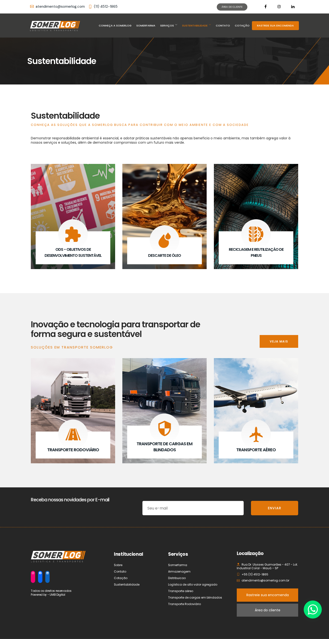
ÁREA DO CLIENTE (232, 6)
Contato (223, 25)
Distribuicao (177, 578)
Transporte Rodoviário (184, 604)
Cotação (242, 25)
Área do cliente (267, 610)
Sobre (118, 565)
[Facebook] (40, 573)
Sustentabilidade (195, 25)
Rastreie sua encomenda (267, 595)
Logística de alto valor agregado (192, 584)
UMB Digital (57, 595)
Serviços (167, 25)
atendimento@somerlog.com (60, 6)
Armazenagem (179, 571)
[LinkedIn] (47, 573)
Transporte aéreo (180, 591)
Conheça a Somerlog (115, 25)
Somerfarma (145, 25)
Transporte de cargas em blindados (195, 597)
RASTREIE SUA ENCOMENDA (275, 25)
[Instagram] (33, 573)
